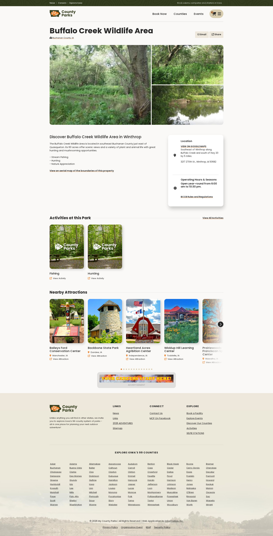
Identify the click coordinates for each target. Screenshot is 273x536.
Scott (52, 500)
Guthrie (93, 480)
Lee (71, 488)
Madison (171, 488)
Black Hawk (173, 463)
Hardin (151, 480)
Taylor (151, 500)
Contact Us (156, 413)
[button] (121, 369)
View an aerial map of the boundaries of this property (82, 170)
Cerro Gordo (193, 467)
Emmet (131, 476)
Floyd (169, 476)
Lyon (150, 488)
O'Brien (190, 492)
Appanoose (115, 463)
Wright (209, 504)
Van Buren (191, 500)
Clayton (112, 471)
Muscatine (172, 492)
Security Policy (162, 527)
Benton (151, 463)
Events (198, 14)
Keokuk (210, 484)
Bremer (210, 463)
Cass (150, 467)
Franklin (190, 476)
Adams (73, 463)
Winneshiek (153, 504)
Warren (54, 504)
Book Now (159, 14)
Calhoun (113, 467)
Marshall (54, 492)
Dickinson (94, 476)
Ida (71, 484)
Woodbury (172, 504)
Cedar (170, 467)
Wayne (92, 504)
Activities (192, 428)
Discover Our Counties (199, 423)
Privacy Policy (110, 527)
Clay (91, 471)
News (52, 3)
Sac (208, 496)
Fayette (151, 476)
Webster (113, 504)
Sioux (91, 500)
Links (115, 418)
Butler (92, 467)
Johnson (171, 484)
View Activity (59, 278)
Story (111, 500)
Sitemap (117, 428)
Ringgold (191, 496)
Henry (189, 480)
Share (217, 34)
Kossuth (54, 488)
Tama (131, 500)
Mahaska (191, 488)
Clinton (131, 471)
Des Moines (76, 476)
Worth (189, 504)
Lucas (131, 488)
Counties (180, 14)
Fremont (210, 476)
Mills (72, 492)
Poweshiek (172, 496)
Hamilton (113, 480)
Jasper (131, 484)
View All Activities (213, 218)
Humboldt (55, 484)
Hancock (132, 480)
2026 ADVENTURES (123, 423)
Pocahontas (115, 496)
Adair (53, 463)
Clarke (73, 471)
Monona (113, 492)
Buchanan (55, 467)
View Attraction (60, 359)
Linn (91, 488)
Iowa (91, 484)
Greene (54, 480)
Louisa (112, 488)
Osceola (210, 492)
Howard (210, 480)
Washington (76, 504)
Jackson (113, 484)
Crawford (152, 471)
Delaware (55, 476)
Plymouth (94, 496)
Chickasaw (55, 471)
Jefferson (152, 484)
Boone (189, 463)
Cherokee (211, 467)
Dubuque (113, 476)
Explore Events (195, 418)
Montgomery (154, 492)
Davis (189, 471)
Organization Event (132, 527)
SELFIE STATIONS (195, 433)
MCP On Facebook (160, 418)
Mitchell (93, 492)
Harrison (171, 480)
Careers (62, 3)
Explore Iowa (76, 3)
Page (53, 496)
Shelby (73, 500)
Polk (130, 496)
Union (170, 500)
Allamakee (94, 463)
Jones (189, 484)
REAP (148, 527)
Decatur (210, 471)
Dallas (170, 471)
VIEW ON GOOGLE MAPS (193, 146)
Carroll (131, 467)
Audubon (132, 463)
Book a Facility (195, 413)
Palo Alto (74, 496)
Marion (209, 488)
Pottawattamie (155, 496)
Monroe (132, 492)
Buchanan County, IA (63, 37)
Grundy (73, 480)
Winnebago (134, 504)
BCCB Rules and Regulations (197, 196)
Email (203, 34)
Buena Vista (76, 467)
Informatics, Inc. (174, 521)
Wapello (210, 500)
